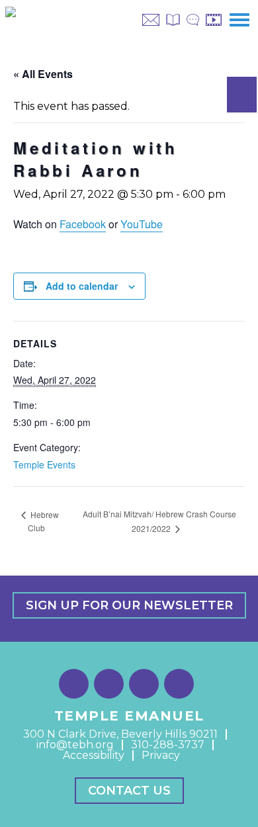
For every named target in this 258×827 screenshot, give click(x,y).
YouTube (141, 224)
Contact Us (129, 790)
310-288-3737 (167, 744)
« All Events (43, 73)
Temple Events (44, 464)
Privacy (161, 755)
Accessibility (93, 755)
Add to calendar (82, 285)
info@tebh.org (75, 744)
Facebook (83, 224)
